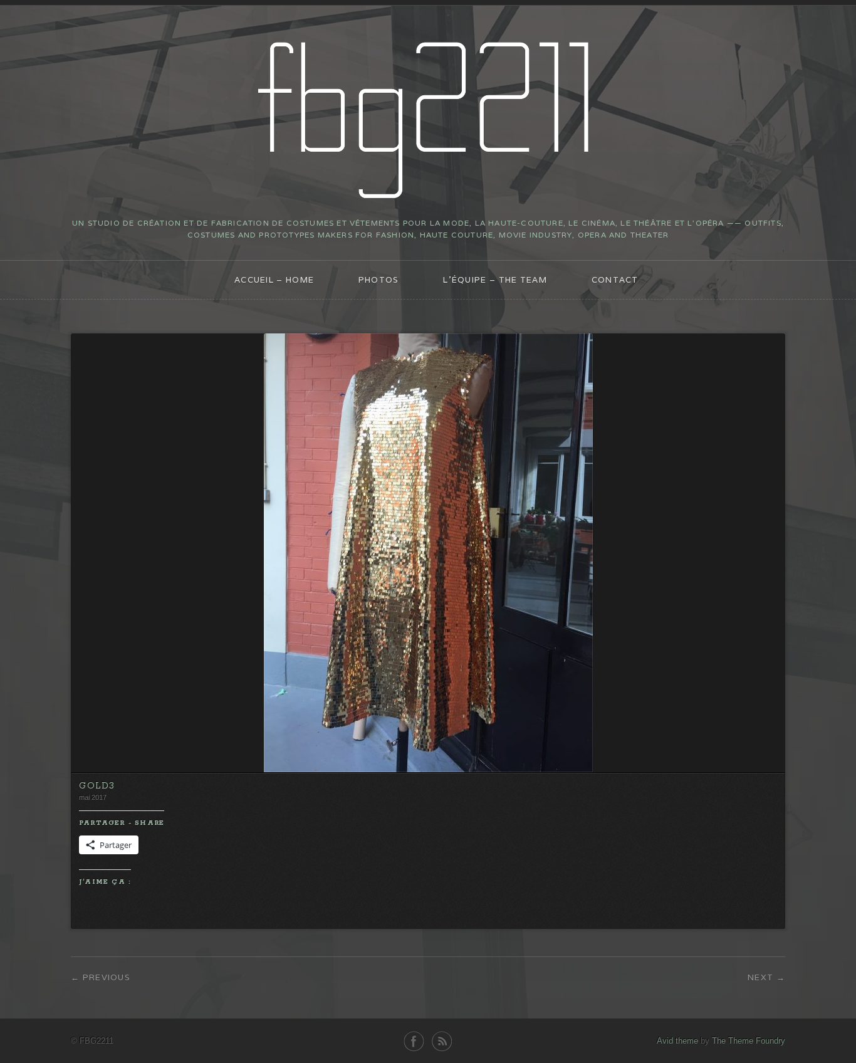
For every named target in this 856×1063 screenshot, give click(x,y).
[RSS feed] (442, 1041)
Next (760, 977)
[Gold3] (428, 769)
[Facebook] (414, 1041)
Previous (106, 977)
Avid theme (677, 1040)
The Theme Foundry (748, 1040)
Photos (378, 280)
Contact (615, 280)
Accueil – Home (274, 280)
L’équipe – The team (495, 280)
